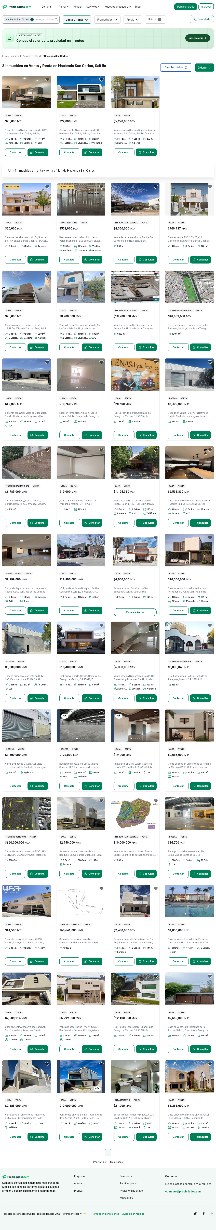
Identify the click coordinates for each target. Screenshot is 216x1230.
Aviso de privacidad (133, 1213)
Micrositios (126, 1197)
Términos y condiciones (105, 1213)
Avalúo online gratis (131, 1190)
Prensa (78, 1190)
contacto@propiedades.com (183, 1191)
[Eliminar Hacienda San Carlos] (32, 19)
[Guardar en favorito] (47, 79)
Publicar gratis (185, 6)
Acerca (78, 1183)
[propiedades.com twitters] (192, 1214)
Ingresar (206, 6)
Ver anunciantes (135, 612)
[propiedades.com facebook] (201, 1214)
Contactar (15, 152)
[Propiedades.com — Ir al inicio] (16, 7)
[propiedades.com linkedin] (209, 1214)
